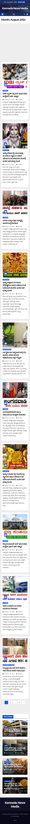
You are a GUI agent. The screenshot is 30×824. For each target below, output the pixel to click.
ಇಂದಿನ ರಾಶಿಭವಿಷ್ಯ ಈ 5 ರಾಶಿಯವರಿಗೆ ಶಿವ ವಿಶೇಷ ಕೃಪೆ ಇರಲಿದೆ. (14, 766)
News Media (20, 734)
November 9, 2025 (11, 788)
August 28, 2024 (9, 549)
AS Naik (19, 99)
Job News (5, 90)
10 (19, 702)
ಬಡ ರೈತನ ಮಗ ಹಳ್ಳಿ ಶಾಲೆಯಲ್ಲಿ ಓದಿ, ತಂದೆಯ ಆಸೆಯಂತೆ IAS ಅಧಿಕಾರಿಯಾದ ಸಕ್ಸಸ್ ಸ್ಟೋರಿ (14, 355)
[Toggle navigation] (14, 14)
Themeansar (15, 816)
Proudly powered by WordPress (10, 814)
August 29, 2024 (9, 361)
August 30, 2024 (9, 226)
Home (15, 820)
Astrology (6, 150)
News (6, 726)
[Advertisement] (15, 39)
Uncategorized (7, 349)
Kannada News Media (15, 8)
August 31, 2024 (9, 99)
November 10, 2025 (12, 769)
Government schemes (8, 665)
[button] (24, 14)
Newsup (26, 814)
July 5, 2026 (10, 734)
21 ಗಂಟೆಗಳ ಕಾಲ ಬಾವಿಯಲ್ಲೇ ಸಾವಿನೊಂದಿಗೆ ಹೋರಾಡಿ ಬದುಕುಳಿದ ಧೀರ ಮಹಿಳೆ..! (14, 750)
